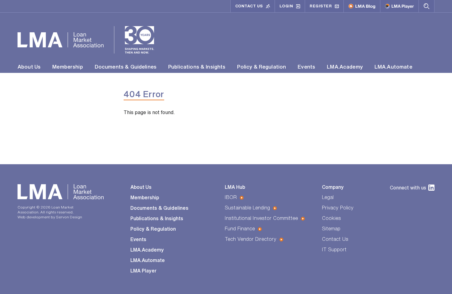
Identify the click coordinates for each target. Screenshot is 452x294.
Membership (67, 66)
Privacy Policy (338, 207)
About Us (29, 66)
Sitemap (331, 228)
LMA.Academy (345, 66)
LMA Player (143, 270)
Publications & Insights (196, 66)
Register (321, 6)
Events (306, 66)
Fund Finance (240, 228)
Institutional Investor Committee (261, 218)
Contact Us (249, 6)
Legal (328, 197)
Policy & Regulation (261, 66)
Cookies (331, 218)
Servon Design (69, 217)
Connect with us (408, 187)
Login (286, 6)
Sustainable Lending (247, 207)
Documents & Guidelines (126, 66)
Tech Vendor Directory (250, 238)
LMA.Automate (393, 66)
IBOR (231, 197)
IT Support (334, 249)
